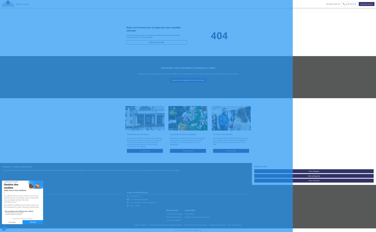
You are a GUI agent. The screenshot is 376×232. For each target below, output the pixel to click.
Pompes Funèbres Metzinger (13, 192)
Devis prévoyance (314, 176)
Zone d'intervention (234, 225)
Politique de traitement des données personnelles (165, 225)
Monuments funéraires (174, 217)
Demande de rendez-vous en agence (197, 217)
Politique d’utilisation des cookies (195, 225)
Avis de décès (189, 214)
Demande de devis (366, 4)
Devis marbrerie (314, 181)
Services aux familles (173, 220)
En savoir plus (145, 151)
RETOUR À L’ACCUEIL (156, 42)
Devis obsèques (314, 171)
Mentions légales (140, 225)
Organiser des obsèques (174, 214)
